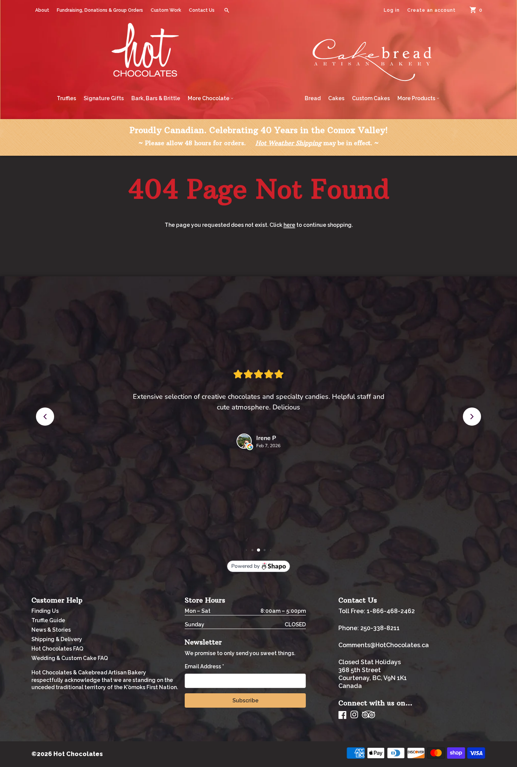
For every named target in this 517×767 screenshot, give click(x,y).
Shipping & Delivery (56, 639)
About (42, 10)
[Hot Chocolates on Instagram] (354, 715)
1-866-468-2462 (391, 611)
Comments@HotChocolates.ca (383, 645)
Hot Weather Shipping (288, 143)
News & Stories (51, 630)
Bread (313, 98)
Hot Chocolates (78, 754)
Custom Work (166, 10)
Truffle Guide (48, 620)
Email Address (204, 666)
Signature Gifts (104, 98)
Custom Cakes (371, 98)
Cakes (336, 98)
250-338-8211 (380, 628)
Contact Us (202, 10)
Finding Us (45, 611)
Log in (392, 10)
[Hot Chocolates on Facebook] (342, 714)
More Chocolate (209, 98)
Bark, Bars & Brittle (155, 98)
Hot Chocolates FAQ (57, 649)
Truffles (66, 98)
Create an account (431, 10)
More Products (416, 98)
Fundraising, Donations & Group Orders (100, 10)
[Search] (226, 10)
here (289, 225)
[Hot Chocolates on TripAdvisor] (368, 715)
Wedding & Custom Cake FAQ (69, 658)
